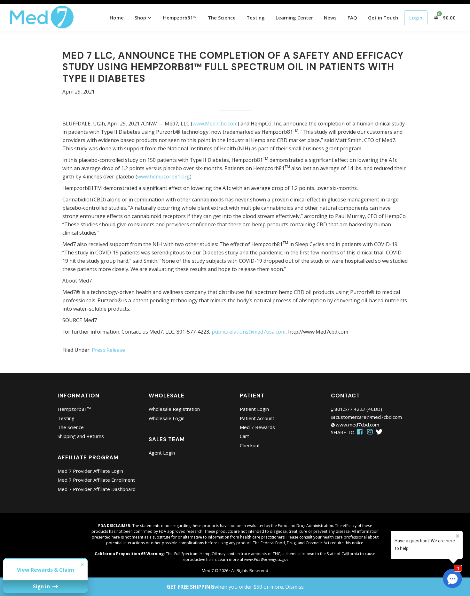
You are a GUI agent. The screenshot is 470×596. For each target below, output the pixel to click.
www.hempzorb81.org (163, 176)
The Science (71, 427)
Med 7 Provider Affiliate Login (90, 471)
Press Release (108, 349)
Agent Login (162, 452)
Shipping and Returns (81, 436)
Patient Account (257, 418)
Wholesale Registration (174, 409)
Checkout (250, 445)
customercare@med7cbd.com (369, 417)
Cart (244, 436)
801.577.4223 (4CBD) (358, 409)
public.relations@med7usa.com (249, 331)
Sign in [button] (42, 586)
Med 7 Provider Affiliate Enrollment (96, 480)
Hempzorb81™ (74, 409)
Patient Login (254, 409)
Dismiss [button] (294, 586)
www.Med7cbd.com (215, 123)
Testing (66, 418)
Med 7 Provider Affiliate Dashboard (97, 489)
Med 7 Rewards (257, 427)
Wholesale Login (166, 418)
